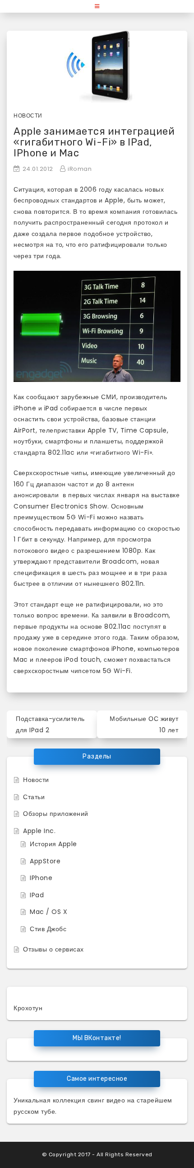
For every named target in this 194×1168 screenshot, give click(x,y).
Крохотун (28, 1008)
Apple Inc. (39, 830)
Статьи (34, 796)
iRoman (80, 169)
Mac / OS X (48, 911)
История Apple (53, 843)
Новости (28, 115)
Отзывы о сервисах (53, 949)
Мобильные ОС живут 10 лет (144, 724)
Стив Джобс (48, 928)
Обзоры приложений (55, 813)
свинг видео (106, 1100)
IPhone (41, 877)
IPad (37, 895)
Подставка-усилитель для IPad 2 (50, 724)
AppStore (45, 861)
